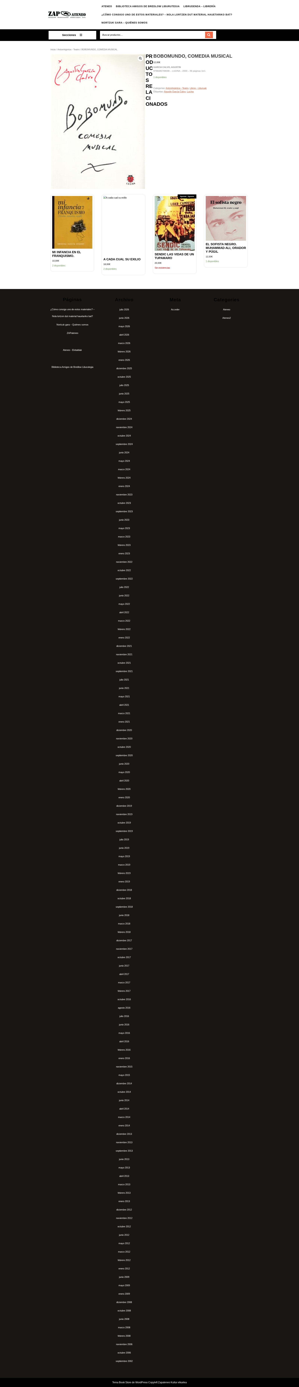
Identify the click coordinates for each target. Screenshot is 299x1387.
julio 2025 (124, 385)
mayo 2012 (124, 1243)
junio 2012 (124, 1235)
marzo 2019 (124, 864)
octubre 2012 (124, 1226)
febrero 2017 (124, 991)
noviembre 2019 (124, 814)
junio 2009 (124, 1277)
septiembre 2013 (124, 1150)
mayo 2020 (124, 772)
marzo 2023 (124, 536)
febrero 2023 (124, 545)
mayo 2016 (124, 1033)
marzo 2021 (124, 713)
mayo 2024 (124, 461)
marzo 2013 (124, 1184)
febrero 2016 (124, 1049)
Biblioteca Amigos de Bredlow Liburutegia (148, 6)
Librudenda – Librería (199, 6)
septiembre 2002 (124, 1361)
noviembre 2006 (124, 1344)
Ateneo (107, 6)
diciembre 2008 (124, 1302)
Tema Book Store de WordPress (130, 1382)
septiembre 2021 (124, 671)
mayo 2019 (124, 856)
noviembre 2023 (124, 494)
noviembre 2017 (124, 949)
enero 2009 (124, 1293)
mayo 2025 (124, 402)
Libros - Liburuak (198, 88)
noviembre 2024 (124, 427)
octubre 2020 (124, 747)
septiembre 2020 (124, 755)
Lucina (190, 91)
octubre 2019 (124, 822)
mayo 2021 (124, 696)
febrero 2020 (124, 789)
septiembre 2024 (124, 444)
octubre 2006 (124, 1352)
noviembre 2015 (124, 1066)
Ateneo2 (226, 318)
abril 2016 (124, 1041)
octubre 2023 (124, 503)
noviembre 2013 (124, 1142)
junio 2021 (124, 688)
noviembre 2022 (124, 562)
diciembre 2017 (124, 940)
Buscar (209, 35)
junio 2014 (124, 1100)
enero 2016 (124, 1058)
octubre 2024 (124, 435)
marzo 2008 (124, 1327)
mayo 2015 (124, 1075)
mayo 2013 (124, 1167)
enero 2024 (124, 486)
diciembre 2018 (124, 890)
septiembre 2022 (124, 578)
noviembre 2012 (124, 1218)
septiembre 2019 (124, 831)
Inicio (53, 49)
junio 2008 (124, 1319)
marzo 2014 (124, 1117)
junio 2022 (124, 595)
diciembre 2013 (124, 1134)
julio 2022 (124, 587)
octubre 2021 (124, 662)
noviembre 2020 (124, 738)
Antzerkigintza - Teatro (68, 49)
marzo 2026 (124, 343)
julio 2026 (124, 309)
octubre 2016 (124, 999)
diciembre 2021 (124, 646)
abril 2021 (124, 705)
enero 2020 (124, 797)
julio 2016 (124, 1016)
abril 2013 (124, 1176)
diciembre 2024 (124, 419)
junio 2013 (124, 1159)
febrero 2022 (124, 629)
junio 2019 (124, 848)
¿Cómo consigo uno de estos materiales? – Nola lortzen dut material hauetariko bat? (167, 14)
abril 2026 (124, 334)
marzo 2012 (124, 1251)
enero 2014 (124, 1125)
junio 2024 (124, 452)
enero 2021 (124, 721)
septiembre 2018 (124, 906)
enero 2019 (124, 881)
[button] (140, 58)
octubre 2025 (124, 376)
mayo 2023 (124, 528)
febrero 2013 (124, 1192)
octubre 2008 (124, 1310)
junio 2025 (124, 393)
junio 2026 (124, 318)
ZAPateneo (72, 333)
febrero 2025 (124, 410)
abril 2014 (124, 1108)
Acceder (175, 309)
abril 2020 (124, 780)
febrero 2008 (124, 1335)
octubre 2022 (124, 570)
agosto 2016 (124, 1007)
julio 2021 (124, 679)
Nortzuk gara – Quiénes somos (124, 22)
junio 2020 (124, 763)
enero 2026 (124, 360)
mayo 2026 (124, 326)
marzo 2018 (124, 923)
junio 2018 (124, 915)
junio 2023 (124, 519)
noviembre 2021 (124, 654)
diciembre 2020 (124, 730)
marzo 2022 (124, 620)
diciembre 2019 (124, 806)
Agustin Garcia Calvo (175, 91)
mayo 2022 (124, 604)
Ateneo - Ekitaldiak (72, 350)
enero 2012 (124, 1268)
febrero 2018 (124, 932)
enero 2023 (124, 553)
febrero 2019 (124, 873)
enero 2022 (124, 637)
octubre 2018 (124, 898)
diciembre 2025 (124, 368)
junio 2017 (124, 965)
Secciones (69, 35)
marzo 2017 (124, 982)
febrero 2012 (124, 1260)
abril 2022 (124, 612)
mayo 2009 (124, 1285)
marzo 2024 (124, 469)
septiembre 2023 (124, 511)
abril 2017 (124, 974)
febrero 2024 (124, 477)
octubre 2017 (124, 957)
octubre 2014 (124, 1092)
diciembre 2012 (124, 1209)
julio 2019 (124, 839)
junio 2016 (124, 1024)
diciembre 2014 (124, 1083)
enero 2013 (124, 1201)
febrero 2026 (124, 351)
